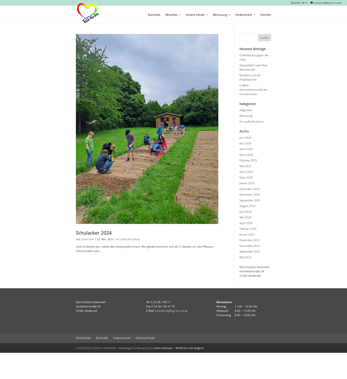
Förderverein (243, 14)
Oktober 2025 (248, 160)
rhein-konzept (163, 348)
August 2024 (247, 206)
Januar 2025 (247, 183)
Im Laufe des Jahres (128, 239)
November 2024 (249, 194)
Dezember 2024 (249, 189)
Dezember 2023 (249, 240)
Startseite (154, 14)
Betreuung (220, 14)
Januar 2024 (247, 234)
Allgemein (245, 110)
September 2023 (249, 251)
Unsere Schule (195, 14)
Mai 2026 (245, 143)
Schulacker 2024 (94, 233)
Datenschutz (145, 338)
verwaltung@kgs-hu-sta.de (171, 310)
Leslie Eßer (87, 239)
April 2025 (246, 172)
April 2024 (246, 223)
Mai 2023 (245, 257)
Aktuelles (171, 14)
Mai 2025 (245, 166)
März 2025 (246, 177)
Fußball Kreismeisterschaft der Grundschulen (253, 89)
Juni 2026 (245, 137)
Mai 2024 (245, 217)
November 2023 (249, 246)
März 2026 (246, 155)
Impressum (122, 338)
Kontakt (265, 14)
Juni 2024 (245, 211)
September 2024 (249, 200)
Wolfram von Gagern (190, 348)
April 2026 (246, 149)
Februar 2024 (247, 228)
